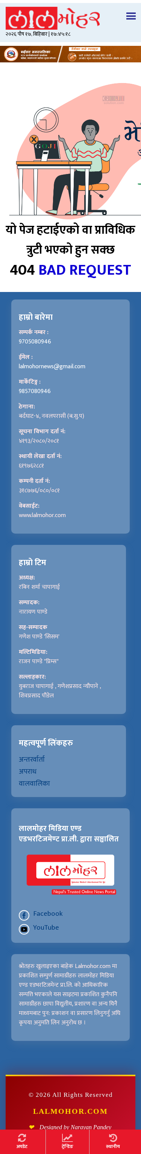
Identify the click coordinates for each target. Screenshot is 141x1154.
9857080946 (35, 391)
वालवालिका (34, 783)
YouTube (46, 927)
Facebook (48, 913)
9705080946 (35, 342)
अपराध (27, 771)
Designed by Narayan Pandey (75, 1127)
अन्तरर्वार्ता (32, 759)
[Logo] (70, 18)
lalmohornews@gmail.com (52, 366)
